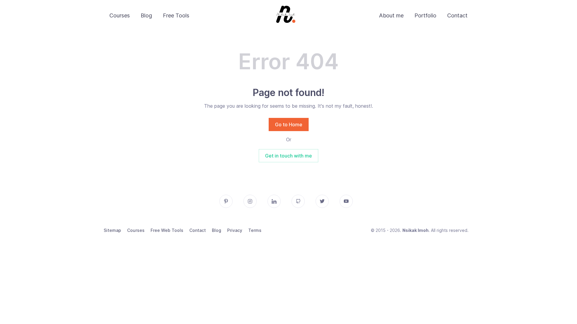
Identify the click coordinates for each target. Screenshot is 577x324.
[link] (286, 16)
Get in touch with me (288, 156)
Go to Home (288, 125)
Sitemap (112, 230)
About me (391, 15)
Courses (119, 15)
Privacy (234, 230)
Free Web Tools (167, 230)
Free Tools (176, 15)
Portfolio (425, 15)
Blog (146, 15)
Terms (254, 230)
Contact (457, 15)
